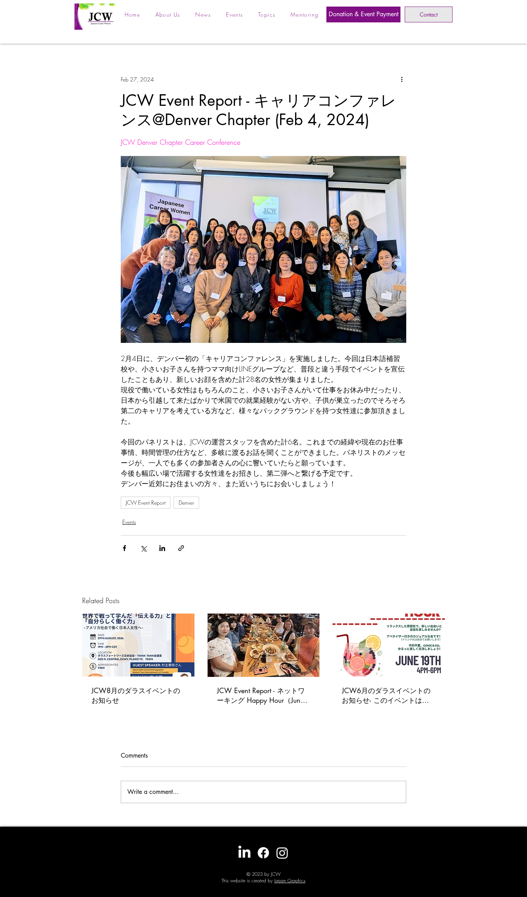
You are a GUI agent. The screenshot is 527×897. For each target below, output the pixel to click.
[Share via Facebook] (124, 548)
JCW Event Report (146, 502)
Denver (186, 502)
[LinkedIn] (244, 852)
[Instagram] (282, 852)
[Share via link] (181, 548)
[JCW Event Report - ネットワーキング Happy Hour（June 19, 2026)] (264, 645)
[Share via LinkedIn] (162, 548)
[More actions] (401, 79)
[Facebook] (263, 852)
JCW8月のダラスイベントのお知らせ (135, 695)
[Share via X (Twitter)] (143, 548)
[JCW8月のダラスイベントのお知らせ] (138, 645)
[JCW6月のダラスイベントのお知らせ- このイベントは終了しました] (389, 645)
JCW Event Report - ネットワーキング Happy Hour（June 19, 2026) (261, 695)
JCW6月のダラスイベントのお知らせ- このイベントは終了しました (386, 695)
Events (129, 522)
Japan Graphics (290, 880)
